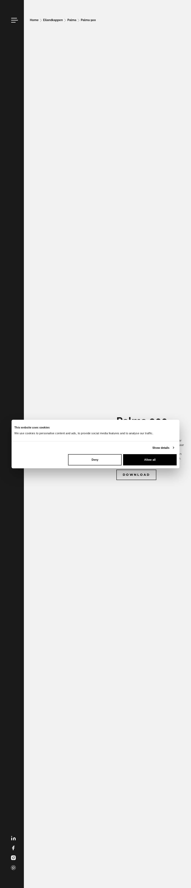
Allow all (150, 459)
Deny (95, 459)
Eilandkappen (53, 20)
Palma (72, 20)
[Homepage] (169, 21)
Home (34, 20)
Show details (160, 447)
